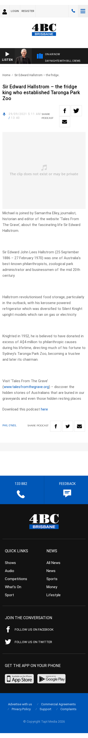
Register (28, 11)
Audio (9, 571)
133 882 (73, 11)
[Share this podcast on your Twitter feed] (76, 110)
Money (51, 587)
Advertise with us (20, 704)
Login (15, 11)
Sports (51, 579)
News (50, 571)
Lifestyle (53, 595)
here (44, 409)
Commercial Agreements (58, 704)
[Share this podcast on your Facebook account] (64, 110)
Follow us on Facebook (34, 629)
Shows (10, 563)
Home (6, 75)
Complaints (68, 709)
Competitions (16, 579)
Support (45, 709)
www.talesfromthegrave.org (26, 387)
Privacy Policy (21, 709)
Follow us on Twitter (33, 642)
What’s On (13, 587)
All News (53, 563)
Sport (9, 595)
